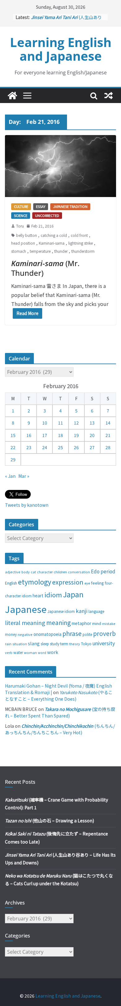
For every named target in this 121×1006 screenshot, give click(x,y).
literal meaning (25, 622)
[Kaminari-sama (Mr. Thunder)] (60, 166)
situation (19, 644)
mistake (108, 623)
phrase (72, 633)
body (25, 571)
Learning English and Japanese (60, 49)
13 (92, 423)
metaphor (81, 623)
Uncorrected (47, 215)
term (64, 643)
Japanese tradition (70, 206)
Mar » (23, 476)
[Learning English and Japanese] (12, 95)
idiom (53, 594)
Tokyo (86, 643)
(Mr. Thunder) (45, 268)
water (18, 652)
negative (25, 634)
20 (92, 435)
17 (44, 435)
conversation (79, 571)
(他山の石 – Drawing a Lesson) (49, 820)
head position (23, 243)
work (52, 652)
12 (76, 423)
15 (13, 435)
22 (13, 447)
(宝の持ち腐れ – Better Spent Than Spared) (60, 712)
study (54, 643)
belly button (26, 235)
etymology (34, 581)
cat (33, 572)
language (96, 611)
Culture (21, 206)
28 (107, 447)
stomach (18, 251)
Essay (40, 206)
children (60, 571)
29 (13, 459)
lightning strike (80, 243)
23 (28, 447)
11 (60, 423)
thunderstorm (83, 251)
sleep (45, 643)
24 (44, 447)
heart (38, 595)
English (11, 583)
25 (60, 447)
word (42, 652)
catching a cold (54, 235)
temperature (40, 251)
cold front (79, 235)
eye (87, 583)
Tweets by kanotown (26, 505)
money (11, 634)
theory (74, 643)
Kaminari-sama (52, 243)
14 (107, 423)
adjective (12, 571)
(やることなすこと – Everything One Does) (59, 695)
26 (76, 447)
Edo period (103, 571)
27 (92, 447)
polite (87, 634)
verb (8, 652)
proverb (104, 633)
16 (28, 435)
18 (60, 435)
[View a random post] (108, 95)
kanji (81, 610)
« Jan (10, 476)
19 (76, 435)
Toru (20, 225)
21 (107, 435)
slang (34, 643)
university (103, 643)
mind (96, 623)
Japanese (26, 608)
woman (30, 652)
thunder (61, 251)
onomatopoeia (47, 634)
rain (8, 643)
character (45, 572)
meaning (58, 622)
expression (67, 581)
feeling (97, 583)
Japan (73, 594)
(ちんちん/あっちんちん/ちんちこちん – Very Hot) (60, 729)
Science (20, 215)
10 (44, 423)
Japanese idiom (61, 611)
